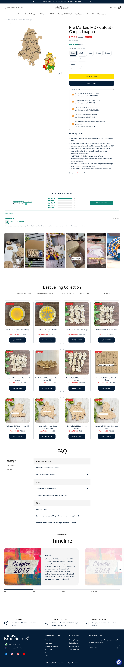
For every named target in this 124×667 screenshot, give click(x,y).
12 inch (107, 53)
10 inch (98, 53)
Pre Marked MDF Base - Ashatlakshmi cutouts (18, 379)
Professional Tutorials (51, 646)
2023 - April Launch (104, 293)
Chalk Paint (85, 293)
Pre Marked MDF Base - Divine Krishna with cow (47, 427)
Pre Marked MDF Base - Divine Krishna (77, 427)
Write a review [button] (101, 203)
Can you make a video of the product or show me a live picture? (57, 516)
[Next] (120, 569)
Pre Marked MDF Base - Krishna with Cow (17, 427)
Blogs (46, 655)
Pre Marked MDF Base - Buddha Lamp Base (47, 331)
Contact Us (48, 643)
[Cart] (119, 8)
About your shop (41, 509)
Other (9, 469)
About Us (48, 640)
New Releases (79, 14)
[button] (73, 45)
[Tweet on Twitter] (81, 173)
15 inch (73, 59)
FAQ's (46, 652)
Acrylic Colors (68, 293)
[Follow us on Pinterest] (18, 654)
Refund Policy (73, 643)
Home (20, 14)
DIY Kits (52, 14)
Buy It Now (91, 83)
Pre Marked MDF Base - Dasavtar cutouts (76, 379)
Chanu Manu (101, 14)
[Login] (115, 7)
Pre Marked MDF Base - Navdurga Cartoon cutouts (77, 331)
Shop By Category (31, 14)
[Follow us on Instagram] (12, 654)
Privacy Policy (73, 640)
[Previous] (120, 564)
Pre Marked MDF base (23, 293)
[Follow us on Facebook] (6, 654)
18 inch (82, 59)
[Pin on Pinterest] (77, 173)
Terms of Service (74, 646)
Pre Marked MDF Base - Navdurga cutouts (106, 331)
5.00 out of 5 (27, 202)
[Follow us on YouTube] (23, 654)
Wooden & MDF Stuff (65, 14)
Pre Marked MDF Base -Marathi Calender (106, 379)
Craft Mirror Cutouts (46, 293)
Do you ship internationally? (46, 488)
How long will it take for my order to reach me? (52, 495)
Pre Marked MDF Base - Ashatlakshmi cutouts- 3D (47, 379)
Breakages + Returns (12, 461)
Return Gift (90, 14)
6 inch (81, 53)
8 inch (90, 53)
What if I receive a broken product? (48, 468)
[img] (9, 218)
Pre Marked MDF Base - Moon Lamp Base (17, 331)
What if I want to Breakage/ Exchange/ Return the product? (56, 523)
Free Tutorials (49, 649)
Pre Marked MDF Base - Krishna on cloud (106, 427)
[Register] (117, 647)
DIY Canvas (43, 14)
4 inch (73, 53)
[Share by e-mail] (84, 173)
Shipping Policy (74, 649)
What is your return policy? (45, 474)
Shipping (11, 465)
